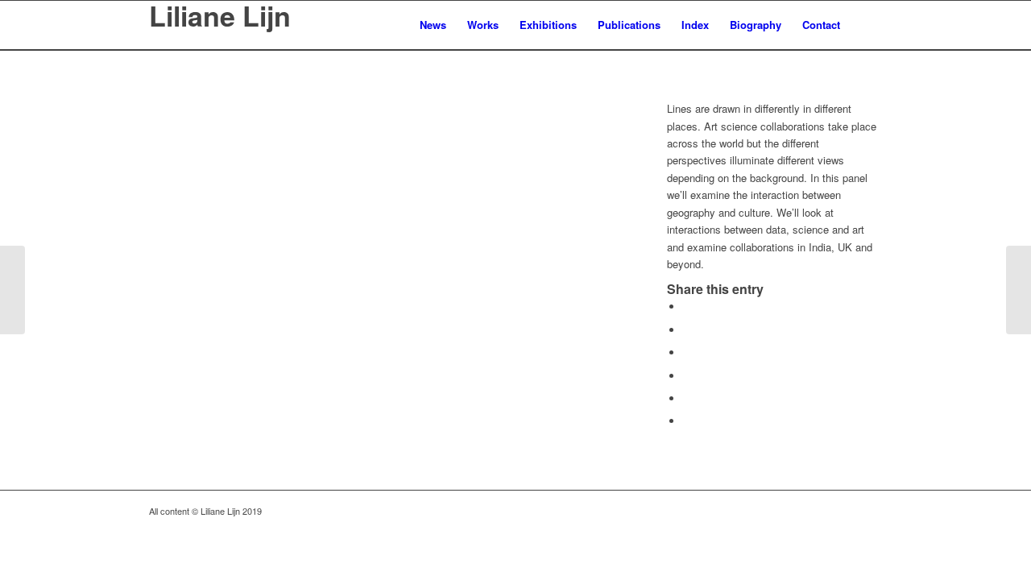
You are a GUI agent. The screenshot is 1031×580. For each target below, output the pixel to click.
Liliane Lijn (220, 18)
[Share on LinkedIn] (687, 398)
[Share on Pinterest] (687, 375)
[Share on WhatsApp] (687, 352)
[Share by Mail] (687, 421)
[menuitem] (433, 25)
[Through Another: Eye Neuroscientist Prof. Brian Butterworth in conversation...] (12, 290)
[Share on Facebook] (687, 306)
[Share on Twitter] (687, 330)
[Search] (866, 25)
